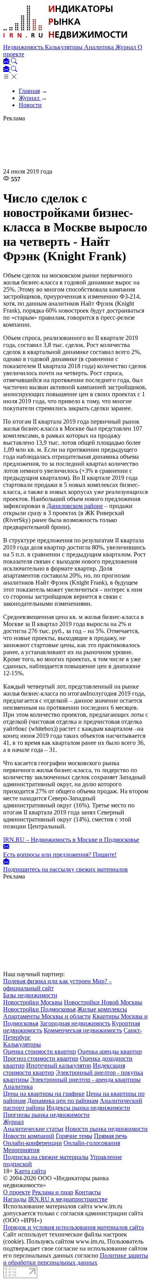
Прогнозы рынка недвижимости (46, 1114)
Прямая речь (110, 1136)
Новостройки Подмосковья (39, 1009)
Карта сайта (30, 1171)
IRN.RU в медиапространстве (68, 1199)
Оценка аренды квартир (110, 1051)
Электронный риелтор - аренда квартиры (85, 1079)
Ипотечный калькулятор (58, 1065)
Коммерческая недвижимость (83, 1030)
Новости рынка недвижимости (106, 1129)
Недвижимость (24, 47)
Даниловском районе (75, 506)
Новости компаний (28, 1136)
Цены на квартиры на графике (44, 1093)
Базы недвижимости (30, 995)
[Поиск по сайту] (14, 62)
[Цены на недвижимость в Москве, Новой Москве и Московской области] (65, 40)
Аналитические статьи (33, 1129)
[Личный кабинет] (7, 62)
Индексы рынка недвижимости (88, 1107)
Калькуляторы (64, 47)
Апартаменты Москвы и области (47, 1016)
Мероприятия (21, 1150)
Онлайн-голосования (92, 1143)
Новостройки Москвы (32, 1002)
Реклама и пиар (52, 1192)
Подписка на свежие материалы (45, 1157)
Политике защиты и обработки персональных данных (75, 1259)
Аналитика (99, 47)
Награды (15, 1199)
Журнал (126, 47)
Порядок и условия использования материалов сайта (73, 1227)
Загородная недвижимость (75, 1023)
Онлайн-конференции (32, 1143)
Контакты (88, 1192)
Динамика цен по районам (62, 1100)
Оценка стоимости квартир (39, 1051)
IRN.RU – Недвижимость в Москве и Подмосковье (71, 839)
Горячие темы (74, 1136)
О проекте (16, 1192)
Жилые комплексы (102, 1009)
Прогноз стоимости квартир (40, 1058)
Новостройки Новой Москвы (103, 1002)
